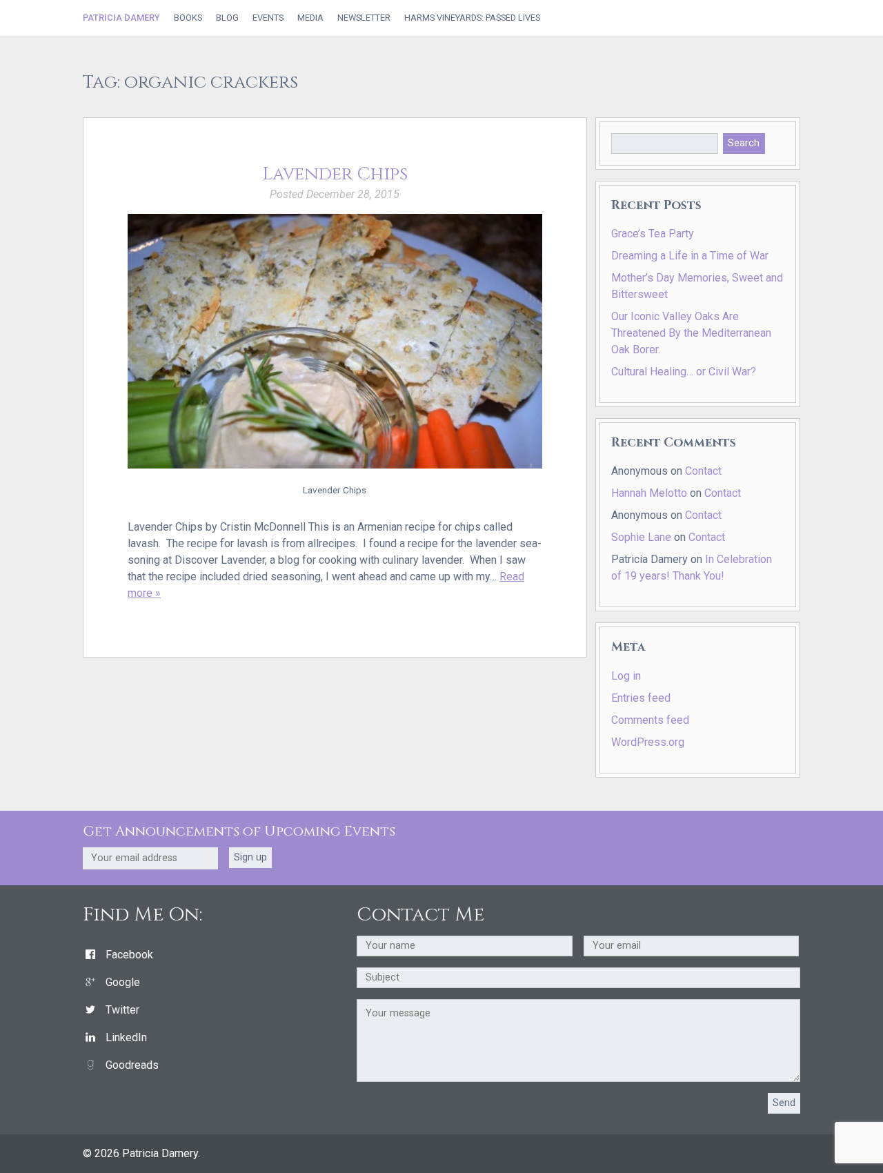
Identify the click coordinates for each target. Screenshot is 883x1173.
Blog (227, 18)
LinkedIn (126, 1037)
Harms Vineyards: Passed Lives (472, 18)
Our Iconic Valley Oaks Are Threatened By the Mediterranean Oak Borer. (691, 333)
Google (123, 982)
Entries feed (641, 697)
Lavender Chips (335, 174)
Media (310, 18)
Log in (626, 675)
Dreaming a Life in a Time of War (689, 255)
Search (744, 143)
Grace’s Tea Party (652, 233)
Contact (703, 470)
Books (188, 18)
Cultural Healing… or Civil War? (683, 371)
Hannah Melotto (649, 493)
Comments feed (650, 720)
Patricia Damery (121, 17)
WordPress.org (647, 742)
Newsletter (363, 18)
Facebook (129, 954)
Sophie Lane (641, 537)
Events (268, 18)
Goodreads (132, 1065)
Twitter (122, 1009)
